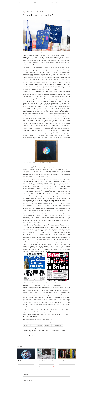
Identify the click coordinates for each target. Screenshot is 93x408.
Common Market (47, 325)
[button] (74, 2)
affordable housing (55, 330)
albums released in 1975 (57, 325)
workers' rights (27, 330)
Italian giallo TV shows (55, 2)
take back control (27, 328)
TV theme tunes (37, 2)
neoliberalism (55, 322)
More (63, 2)
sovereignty (35, 328)
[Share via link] (33, 335)
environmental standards (50, 328)
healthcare (48, 330)
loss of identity (41, 330)
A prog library (62, 361)
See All (75, 346)
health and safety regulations (63, 328)
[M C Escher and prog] (26, 354)
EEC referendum (39, 325)
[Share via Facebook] (23, 335)
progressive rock (45, 2)
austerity (49, 322)
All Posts (18, 2)
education (63, 330)
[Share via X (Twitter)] (26, 335)
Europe (62, 322)
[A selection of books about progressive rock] (67, 354)
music (24, 2)
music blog (29, 2)
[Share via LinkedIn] (29, 335)
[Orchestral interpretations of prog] (46, 354)
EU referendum (27, 325)
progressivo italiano (42, 322)
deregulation (34, 330)
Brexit (33, 325)
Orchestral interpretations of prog (46, 361)
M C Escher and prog (23, 361)
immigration (41, 328)
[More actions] (69, 11)
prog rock (34, 322)
